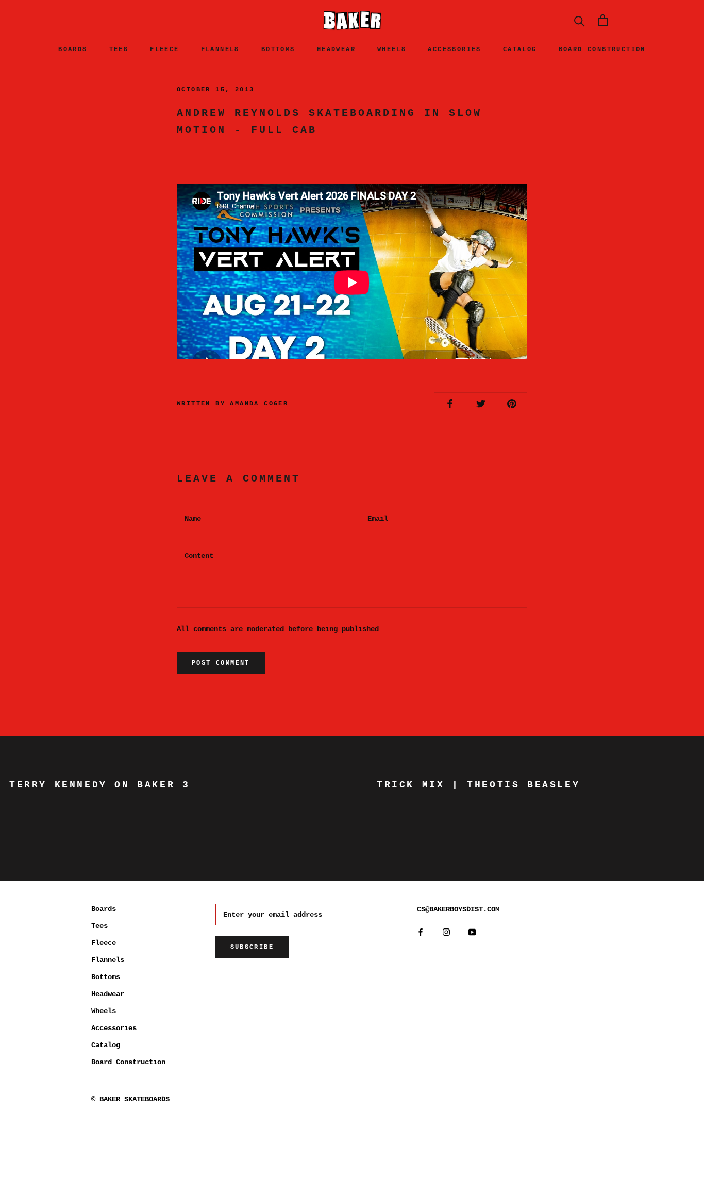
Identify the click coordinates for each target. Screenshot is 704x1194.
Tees (119, 49)
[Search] (579, 20)
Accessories (454, 49)
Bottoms (278, 49)
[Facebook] (420, 932)
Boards (72, 49)
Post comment (221, 663)
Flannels (220, 49)
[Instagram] (446, 932)
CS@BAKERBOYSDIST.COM (458, 909)
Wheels (391, 49)
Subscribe (252, 947)
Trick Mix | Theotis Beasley (478, 785)
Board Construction (602, 49)
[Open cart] (603, 20)
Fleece (164, 49)
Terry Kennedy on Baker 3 (99, 785)
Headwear (336, 49)
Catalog (520, 49)
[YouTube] (472, 932)
